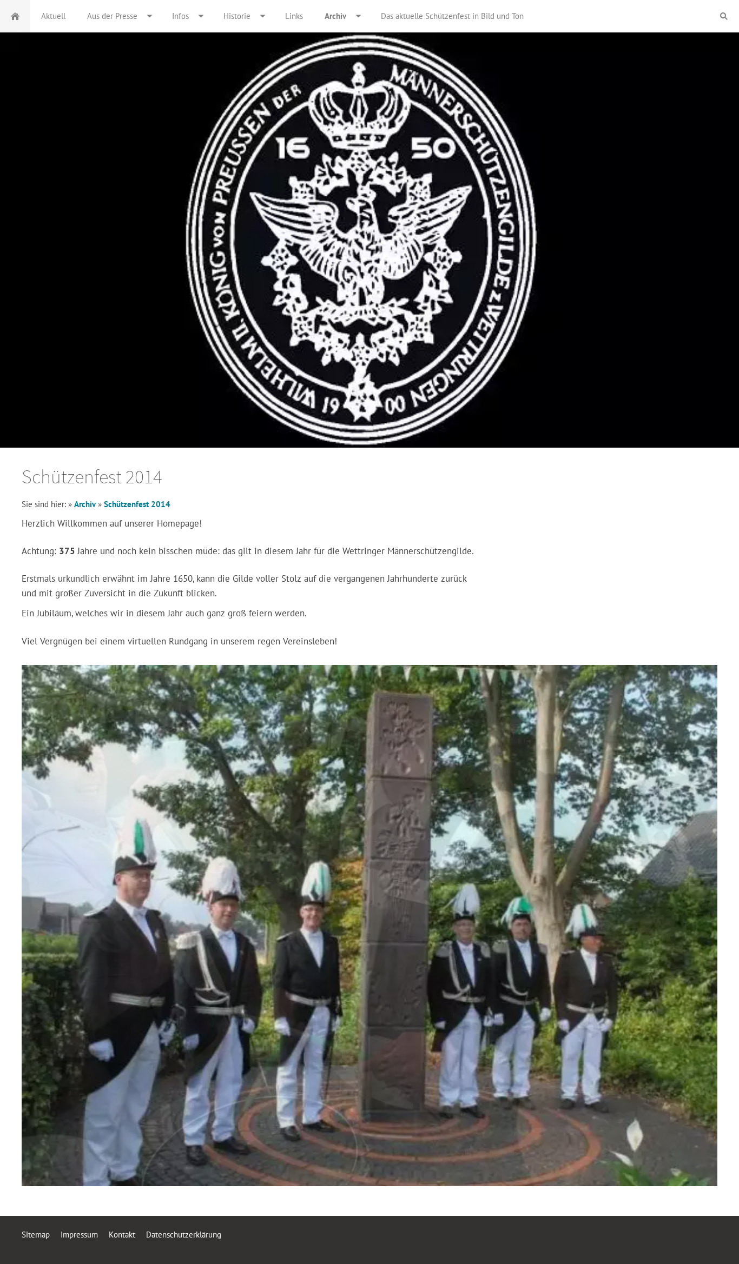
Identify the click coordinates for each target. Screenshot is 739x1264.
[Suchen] (724, 16)
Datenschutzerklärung (183, 1234)
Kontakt (122, 1234)
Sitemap (36, 1234)
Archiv (86, 504)
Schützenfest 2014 (137, 504)
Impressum (79, 1234)
